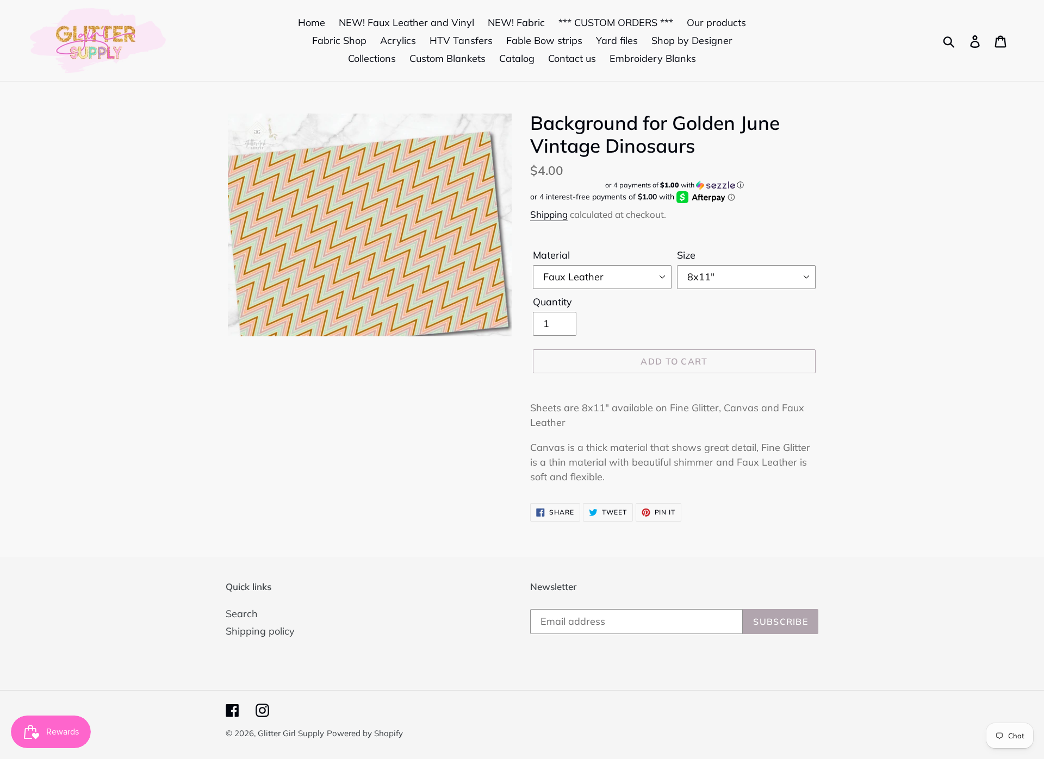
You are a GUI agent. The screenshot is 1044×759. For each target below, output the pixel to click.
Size (686, 255)
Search (242, 613)
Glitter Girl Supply (291, 733)
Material (551, 255)
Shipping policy (260, 631)
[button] (674, 185)
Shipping (549, 214)
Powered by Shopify (365, 733)
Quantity (552, 302)
